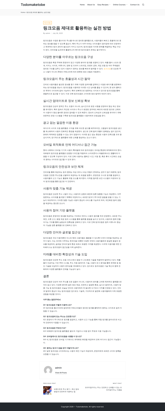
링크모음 (47, 23)
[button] (61, 372)
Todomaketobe (33, 4)
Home (23, 12)
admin (58, 367)
